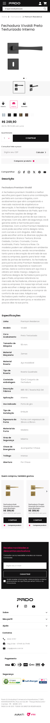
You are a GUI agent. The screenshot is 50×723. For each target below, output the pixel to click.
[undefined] (25, 56)
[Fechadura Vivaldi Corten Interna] (26, 114)
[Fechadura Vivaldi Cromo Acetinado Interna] (9, 114)
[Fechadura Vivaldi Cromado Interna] (3, 114)
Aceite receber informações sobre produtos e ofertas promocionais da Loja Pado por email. (27, 581)
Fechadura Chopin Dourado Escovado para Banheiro (36, 506)
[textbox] (25, 9)
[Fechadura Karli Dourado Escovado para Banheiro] (12, 490)
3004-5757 (11, 639)
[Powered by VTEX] (31, 714)
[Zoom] (19, 87)
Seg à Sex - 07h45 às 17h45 (18, 644)
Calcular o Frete (25, 152)
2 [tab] (26, 78)
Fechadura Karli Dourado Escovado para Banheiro (11, 506)
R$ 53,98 (11, 126)
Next (46, 491)
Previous (3, 491)
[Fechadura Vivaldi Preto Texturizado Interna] (15, 114)
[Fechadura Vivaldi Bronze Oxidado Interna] (20, 114)
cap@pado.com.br (15, 648)
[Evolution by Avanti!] (19, 714)
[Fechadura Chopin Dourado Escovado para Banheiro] (38, 490)
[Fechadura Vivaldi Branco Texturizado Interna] (32, 114)
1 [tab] (23, 78)
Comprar (31, 138)
